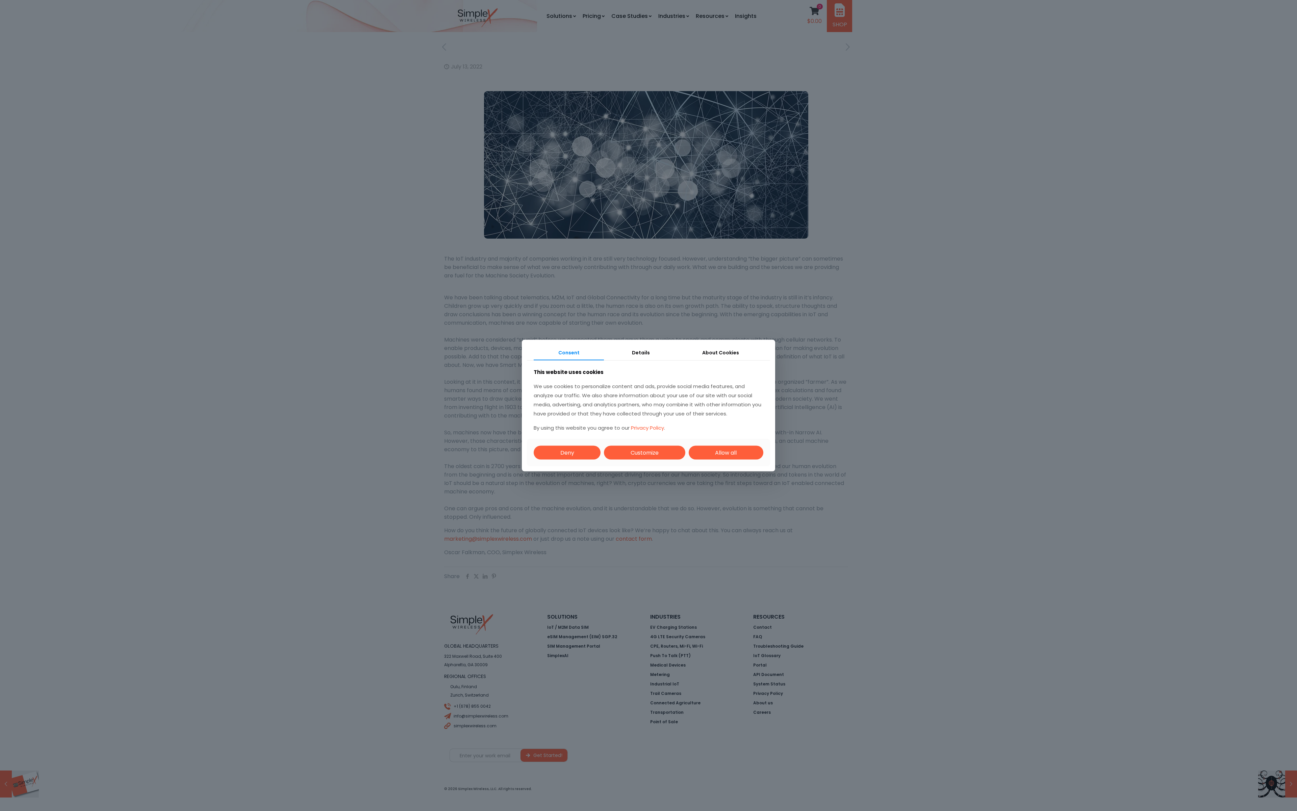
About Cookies (720, 352)
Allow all (726, 453)
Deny (567, 453)
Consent (569, 352)
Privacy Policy (647, 427)
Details (641, 352)
